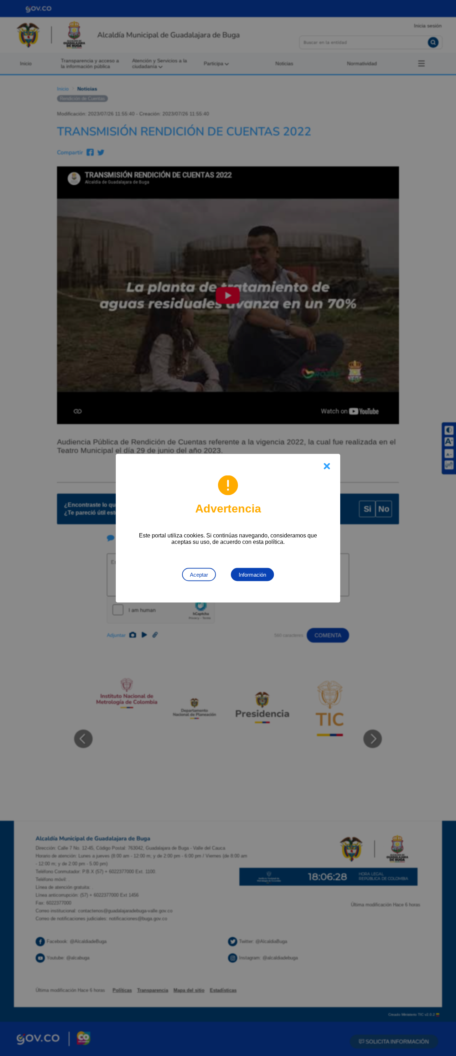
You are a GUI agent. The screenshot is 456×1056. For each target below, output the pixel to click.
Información (252, 574)
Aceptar (199, 574)
